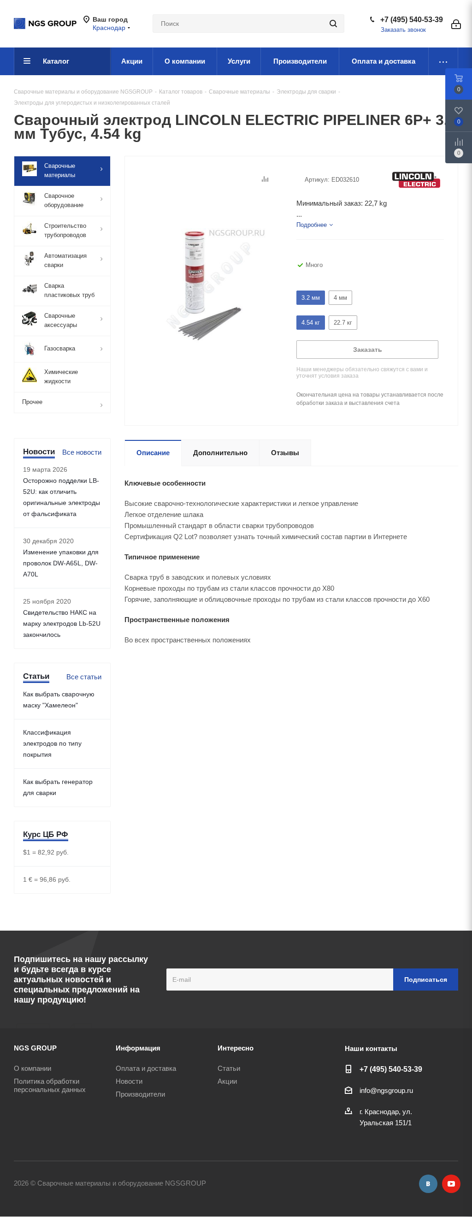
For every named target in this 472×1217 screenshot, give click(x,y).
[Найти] (333, 23)
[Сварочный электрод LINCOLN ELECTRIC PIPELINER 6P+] (208, 285)
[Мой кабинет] (456, 23)
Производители (140, 1094)
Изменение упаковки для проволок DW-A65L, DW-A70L (61, 563)
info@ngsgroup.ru (386, 1090)
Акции (227, 1081)
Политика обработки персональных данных (50, 1085)
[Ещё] (443, 61)
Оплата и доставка (146, 1068)
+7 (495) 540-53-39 (411, 20)
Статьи (229, 1068)
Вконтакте (428, 1184)
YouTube (451, 1184)
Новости (129, 1081)
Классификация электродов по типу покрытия (52, 743)
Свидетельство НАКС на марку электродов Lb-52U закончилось (61, 623)
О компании (32, 1068)
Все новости (81, 452)
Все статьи (83, 677)
